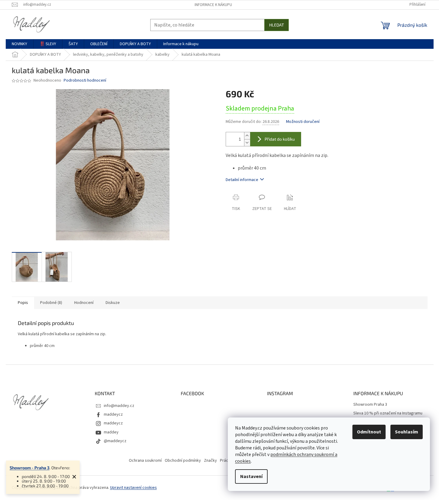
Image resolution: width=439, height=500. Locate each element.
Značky (210, 461)
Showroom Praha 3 (370, 405)
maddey (111, 432)
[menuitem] (19, 44)
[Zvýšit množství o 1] (247, 135)
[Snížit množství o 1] (247, 142)
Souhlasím (406, 432)
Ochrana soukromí (145, 461)
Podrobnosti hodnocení (85, 80)
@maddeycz (115, 441)
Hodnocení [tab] (84, 303)
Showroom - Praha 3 (29, 467)
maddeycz (113, 414)
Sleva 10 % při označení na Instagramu (387, 413)
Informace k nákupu (213, 5)
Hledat (276, 24)
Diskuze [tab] (113, 303)
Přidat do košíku (280, 139)
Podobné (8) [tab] (51, 303)
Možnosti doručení (303, 122)
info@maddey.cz (119, 406)
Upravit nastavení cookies (133, 488)
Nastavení (251, 476)
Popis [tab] (23, 303)
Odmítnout (369, 432)
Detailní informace (242, 180)
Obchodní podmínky (183, 461)
